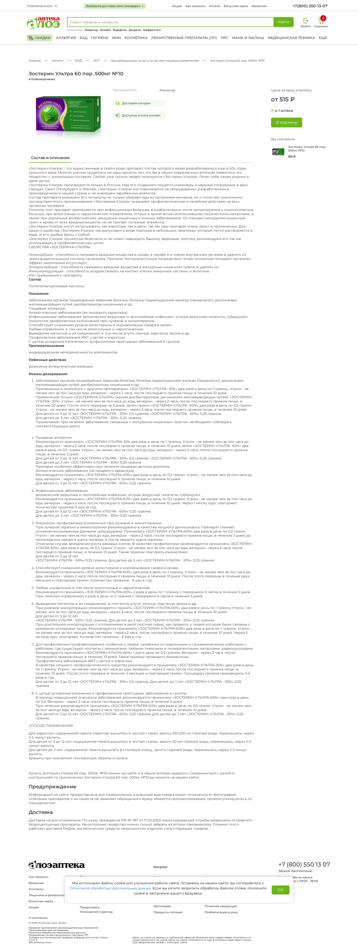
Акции (177, 6)
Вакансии (259, 6)
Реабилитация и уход (221, 912)
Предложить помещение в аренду (96, 909)
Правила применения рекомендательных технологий (63, 928)
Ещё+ (324, 38)
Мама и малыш (248, 38)
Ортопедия (162, 906)
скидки (39, 37)
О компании (38, 918)
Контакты (36, 889)
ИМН (116, 38)
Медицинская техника (291, 38)
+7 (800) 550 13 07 (304, 864)
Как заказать (195, 6)
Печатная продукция (221, 906)
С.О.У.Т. (33, 940)
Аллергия (66, 38)
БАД (83, 38)
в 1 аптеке (284, 111)
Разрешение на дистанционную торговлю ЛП (58, 935)
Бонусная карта (236, 6)
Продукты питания (167, 912)
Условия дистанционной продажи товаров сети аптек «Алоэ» (68, 937)
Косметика (136, 38)
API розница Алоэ (40, 942)
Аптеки (214, 6)
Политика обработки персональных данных (57, 933)
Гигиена (99, 38)
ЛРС (224, 38)
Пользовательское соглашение (48, 930)
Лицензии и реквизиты (47, 895)
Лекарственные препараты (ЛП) (184, 38)
